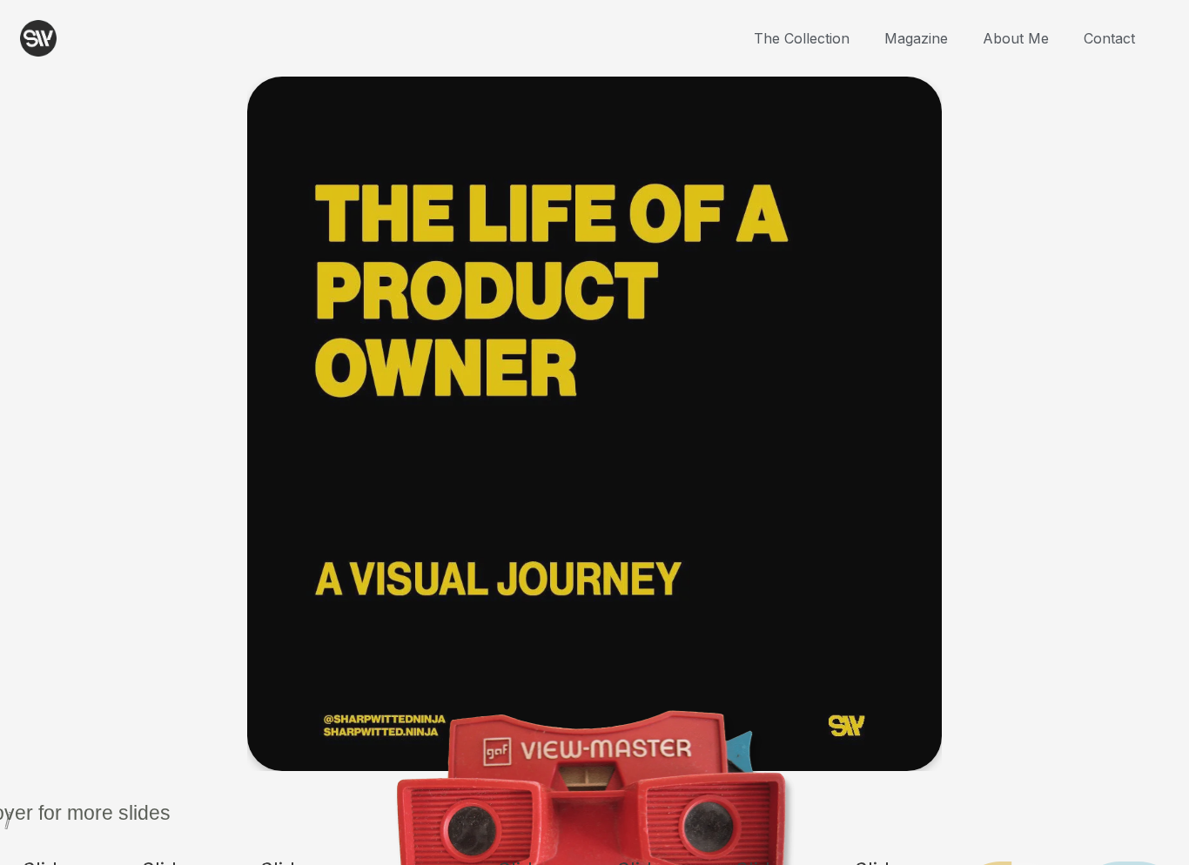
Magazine (916, 38)
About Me (1016, 38)
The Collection (802, 38)
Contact (1109, 38)
